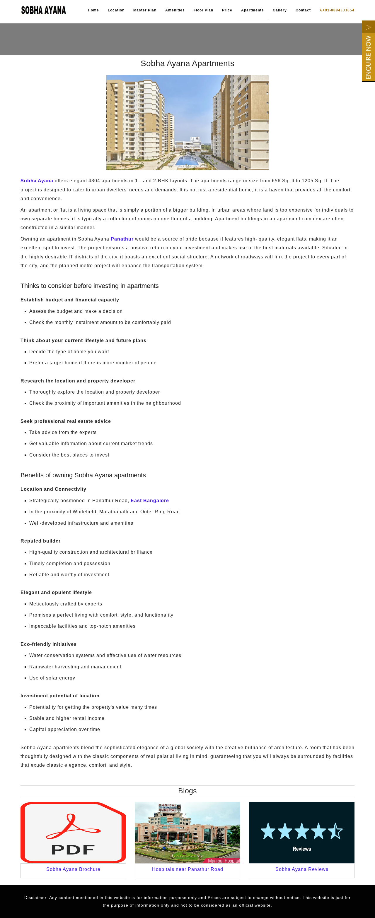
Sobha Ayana (37, 180)
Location (116, 10)
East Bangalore (150, 500)
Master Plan (144, 10)
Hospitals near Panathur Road (187, 869)
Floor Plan (203, 10)
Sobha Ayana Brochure (73, 869)
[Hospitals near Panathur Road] (187, 832)
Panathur (122, 238)
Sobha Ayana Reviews (301, 869)
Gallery (280, 10)
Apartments (252, 10)
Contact (303, 10)
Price (227, 10)
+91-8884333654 (338, 10)
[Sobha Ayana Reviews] (301, 832)
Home (93, 10)
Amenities (175, 10)
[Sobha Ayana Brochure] (73, 832)
